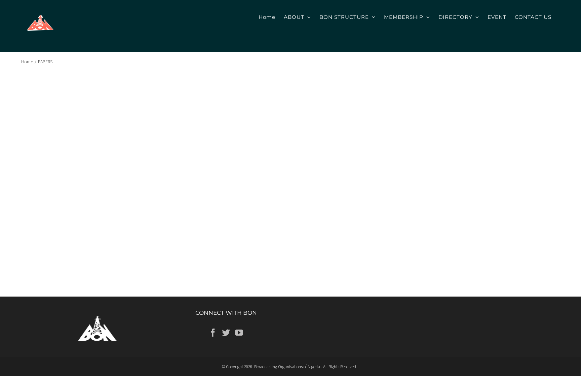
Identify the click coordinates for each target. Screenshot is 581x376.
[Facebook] (213, 333)
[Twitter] (226, 333)
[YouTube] (239, 333)
